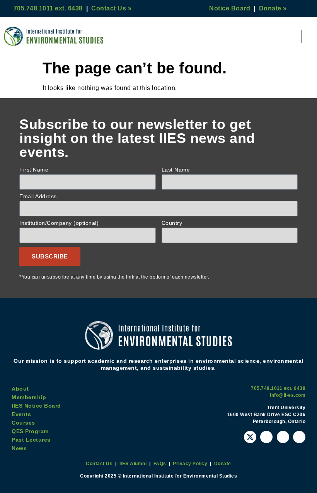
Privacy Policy (190, 463)
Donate (222, 463)
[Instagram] (283, 437)
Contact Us (99, 463)
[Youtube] (266, 437)
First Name (33, 170)
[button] (308, 36)
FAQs (159, 463)
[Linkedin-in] (299, 437)
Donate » (273, 8)
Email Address (38, 196)
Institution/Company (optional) (59, 223)
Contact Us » (111, 8)
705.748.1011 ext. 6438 (48, 8)
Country (172, 223)
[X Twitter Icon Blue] (250, 437)
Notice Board (229, 8)
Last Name (176, 170)
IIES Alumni (133, 463)
